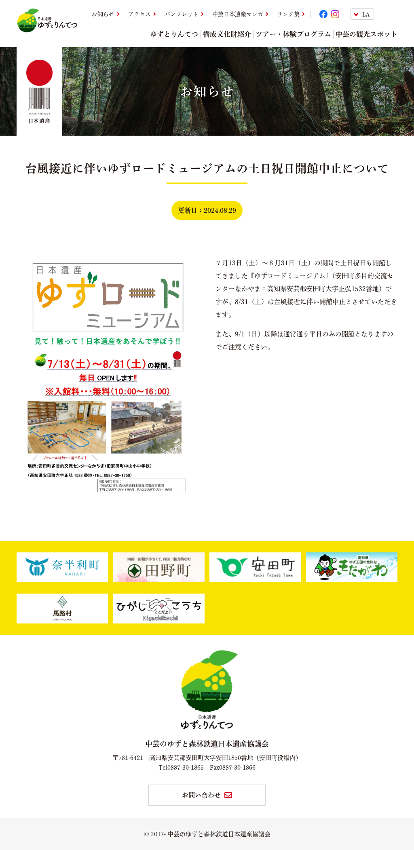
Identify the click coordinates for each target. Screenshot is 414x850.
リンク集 (288, 14)
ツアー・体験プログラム (293, 34)
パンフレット (182, 14)
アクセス (139, 14)
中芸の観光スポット (366, 34)
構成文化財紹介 (227, 34)
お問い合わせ (201, 795)
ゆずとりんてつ (174, 34)
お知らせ (103, 14)
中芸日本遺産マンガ (237, 14)
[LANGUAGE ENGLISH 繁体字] (374, 14)
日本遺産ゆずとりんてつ (47, 20)
